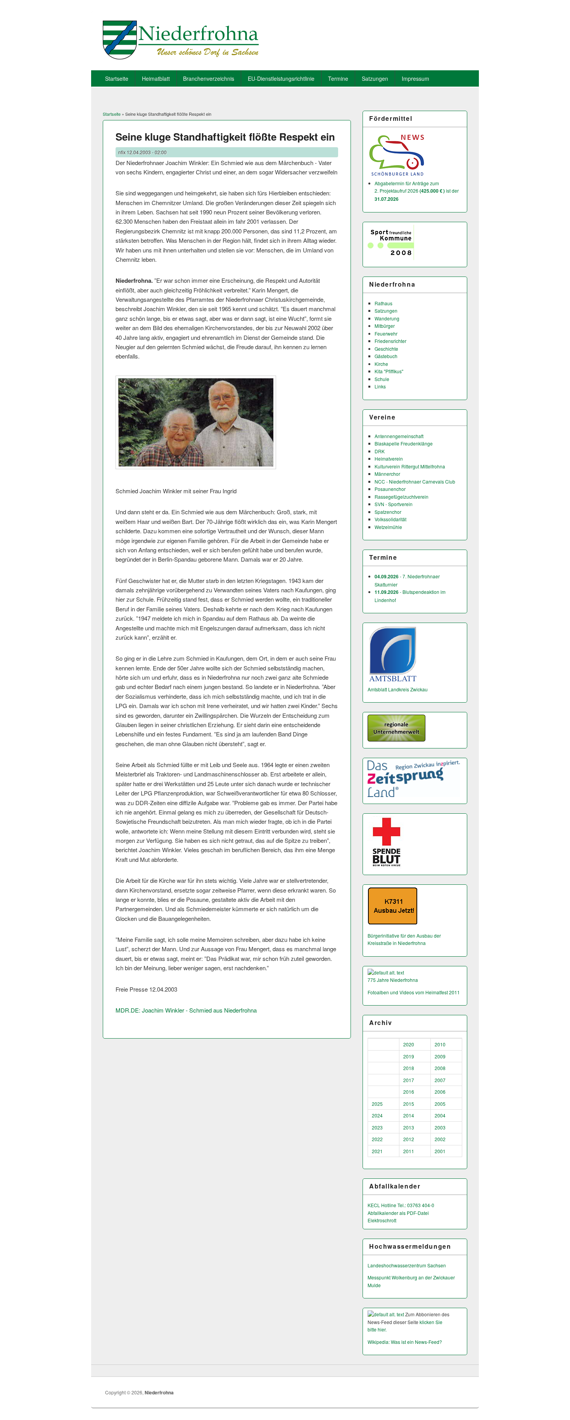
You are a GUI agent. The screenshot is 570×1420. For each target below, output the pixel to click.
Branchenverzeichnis (208, 78)
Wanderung (387, 318)
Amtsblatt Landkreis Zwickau (398, 689)
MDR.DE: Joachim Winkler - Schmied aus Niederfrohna (186, 1010)
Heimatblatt (156, 78)
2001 (440, 1151)
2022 (377, 1139)
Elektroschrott (382, 1220)
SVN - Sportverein (394, 504)
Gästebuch (386, 356)
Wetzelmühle (388, 527)
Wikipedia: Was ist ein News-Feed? (405, 1341)
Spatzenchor (388, 511)
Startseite (116, 78)
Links (380, 386)
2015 (408, 1103)
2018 (408, 1068)
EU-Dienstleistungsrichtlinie (281, 78)
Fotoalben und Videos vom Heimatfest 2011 (414, 992)
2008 (440, 1068)
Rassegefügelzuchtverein (401, 496)
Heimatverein (389, 458)
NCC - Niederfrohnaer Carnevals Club (415, 481)
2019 (408, 1056)
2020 (408, 1044)
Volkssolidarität (390, 519)
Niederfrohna (159, 1392)
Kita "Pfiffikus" (389, 371)
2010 (440, 1044)
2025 (377, 1103)
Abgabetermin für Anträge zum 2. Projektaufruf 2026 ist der (417, 191)
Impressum (415, 78)
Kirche (381, 363)
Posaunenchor (390, 489)
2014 (408, 1115)
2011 (408, 1151)
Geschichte (386, 348)
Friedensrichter (390, 341)
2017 (408, 1080)
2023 (377, 1127)
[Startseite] (181, 57)
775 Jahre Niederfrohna (393, 979)
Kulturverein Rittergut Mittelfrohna (410, 466)
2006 (440, 1091)
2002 (440, 1139)
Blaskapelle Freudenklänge (404, 443)
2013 (408, 1127)
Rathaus (383, 303)
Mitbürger (385, 325)
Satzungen (375, 78)
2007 (440, 1080)
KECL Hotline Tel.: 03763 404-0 (401, 1205)
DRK (380, 451)
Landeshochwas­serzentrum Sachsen (407, 1265)
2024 (377, 1115)
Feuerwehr (386, 333)
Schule (382, 379)
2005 (440, 1103)
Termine (338, 78)
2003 (440, 1127)
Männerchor (387, 473)
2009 (440, 1056)
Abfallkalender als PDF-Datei (398, 1212)
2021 (377, 1151)
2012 (408, 1139)
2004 (440, 1115)
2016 (408, 1091)
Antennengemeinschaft (399, 436)
